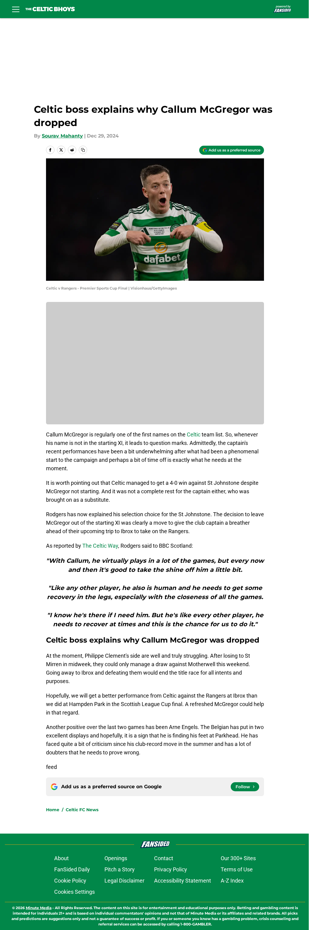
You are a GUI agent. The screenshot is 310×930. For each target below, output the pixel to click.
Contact (163, 858)
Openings (115, 858)
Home (52, 809)
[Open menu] (15, 9)
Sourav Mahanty (62, 136)
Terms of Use (237, 869)
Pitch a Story (119, 869)
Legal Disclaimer (124, 880)
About (61, 858)
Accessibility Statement (182, 880)
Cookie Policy (70, 880)
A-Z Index (232, 880)
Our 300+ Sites (238, 858)
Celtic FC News (82, 809)
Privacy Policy (170, 869)
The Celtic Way (100, 546)
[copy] (83, 150)
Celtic (193, 434)
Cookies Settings (74, 892)
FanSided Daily (72, 869)
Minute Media (38, 908)
